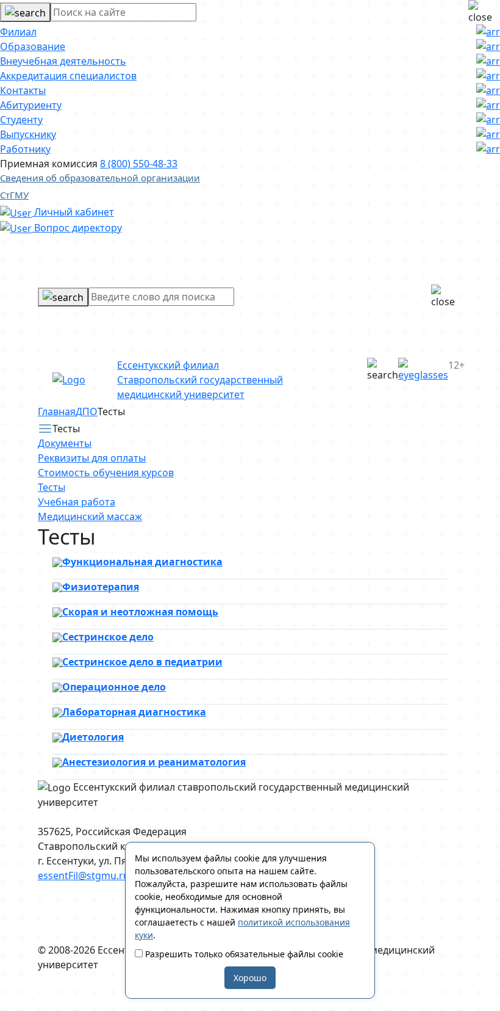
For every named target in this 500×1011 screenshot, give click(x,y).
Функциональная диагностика (142, 561)
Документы (64, 443)
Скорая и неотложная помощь (140, 611)
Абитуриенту (31, 105)
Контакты (23, 90)
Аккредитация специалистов (68, 75)
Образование (32, 46)
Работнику (25, 149)
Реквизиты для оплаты (92, 458)
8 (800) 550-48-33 (138, 163)
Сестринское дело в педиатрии (142, 662)
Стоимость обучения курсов (106, 472)
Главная (57, 411)
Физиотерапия (100, 586)
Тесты (51, 487)
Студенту (21, 119)
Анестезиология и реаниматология (154, 762)
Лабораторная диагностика (134, 712)
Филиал (18, 31)
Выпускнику (28, 134)
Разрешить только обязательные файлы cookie (243, 954)
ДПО (87, 411)
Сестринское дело (108, 636)
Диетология (93, 737)
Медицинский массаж (90, 516)
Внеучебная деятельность (63, 61)
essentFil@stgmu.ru (83, 875)
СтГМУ (14, 195)
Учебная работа (76, 502)
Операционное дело (114, 687)
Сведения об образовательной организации (100, 178)
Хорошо (250, 978)
